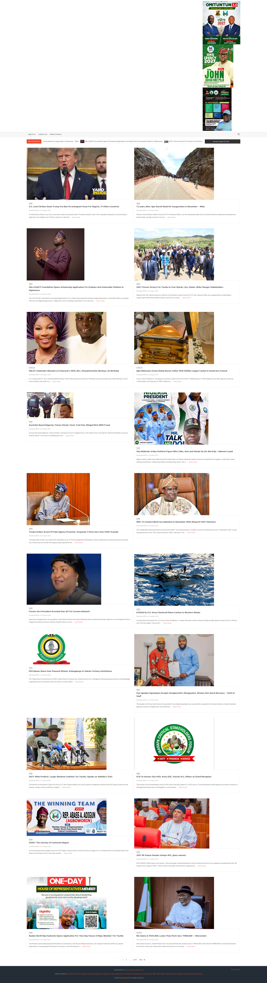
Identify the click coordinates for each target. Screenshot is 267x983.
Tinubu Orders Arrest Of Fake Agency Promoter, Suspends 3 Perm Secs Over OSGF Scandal (73, 532)
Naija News (107, 974)
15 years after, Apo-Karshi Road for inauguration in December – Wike (170, 206)
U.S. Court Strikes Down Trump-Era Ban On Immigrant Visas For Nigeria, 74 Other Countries (74, 206)
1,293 (135, 960)
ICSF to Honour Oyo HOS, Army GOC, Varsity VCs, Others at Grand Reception (173, 776)
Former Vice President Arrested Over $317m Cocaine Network (59, 611)
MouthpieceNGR (34, 210)
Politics (139, 932)
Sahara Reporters (117, 974)
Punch (78, 974)
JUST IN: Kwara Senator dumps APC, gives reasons (161, 855)
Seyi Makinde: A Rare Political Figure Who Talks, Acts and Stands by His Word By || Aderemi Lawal (184, 451)
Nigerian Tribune (87, 974)
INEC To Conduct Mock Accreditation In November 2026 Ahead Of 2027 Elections (176, 522)
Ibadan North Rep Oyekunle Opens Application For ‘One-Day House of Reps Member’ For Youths (76, 936)
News (30, 203)
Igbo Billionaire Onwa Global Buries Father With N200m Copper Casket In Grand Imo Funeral (181, 371)
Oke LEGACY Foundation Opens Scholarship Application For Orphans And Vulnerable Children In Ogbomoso (45, 141)
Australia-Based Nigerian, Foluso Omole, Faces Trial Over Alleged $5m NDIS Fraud (189, 141)
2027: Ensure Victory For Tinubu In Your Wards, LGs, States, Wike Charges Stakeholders (122, 141)
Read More (76, 217)
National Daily (198, 974)
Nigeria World (166, 974)
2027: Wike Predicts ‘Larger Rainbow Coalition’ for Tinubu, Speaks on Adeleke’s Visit (70, 776)
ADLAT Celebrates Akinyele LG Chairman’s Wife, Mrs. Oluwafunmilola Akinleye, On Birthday (74, 371)
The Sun (174, 974)
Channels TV (71, 974)
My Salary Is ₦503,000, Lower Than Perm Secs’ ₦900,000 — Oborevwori (171, 936)
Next (141, 960)
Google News (98, 974)
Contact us (42, 134)
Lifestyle (32, 367)
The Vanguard (136, 974)
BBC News (156, 974)
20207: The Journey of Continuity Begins (49, 842)
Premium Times (147, 974)
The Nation (127, 974)
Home (126, 970)
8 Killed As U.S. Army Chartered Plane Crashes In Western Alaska (168, 612)
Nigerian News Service (185, 974)
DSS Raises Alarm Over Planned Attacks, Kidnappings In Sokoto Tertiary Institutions (70, 671)
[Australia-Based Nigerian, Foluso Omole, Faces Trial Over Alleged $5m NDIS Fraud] (158, 141)
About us (31, 134)
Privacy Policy (56, 134)
